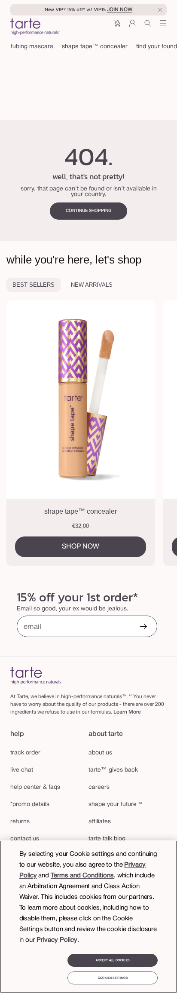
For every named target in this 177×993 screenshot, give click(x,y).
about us (100, 753)
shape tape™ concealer (95, 46)
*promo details (29, 804)
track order (25, 753)
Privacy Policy (57, 940)
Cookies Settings (113, 978)
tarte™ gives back (113, 770)
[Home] (36, 675)
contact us (24, 839)
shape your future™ (115, 804)
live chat (21, 770)
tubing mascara (32, 46)
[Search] (147, 26)
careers (99, 787)
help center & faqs (35, 787)
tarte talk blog (106, 839)
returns (20, 821)
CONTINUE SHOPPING (89, 211)
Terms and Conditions (82, 876)
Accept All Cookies (112, 960)
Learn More (127, 712)
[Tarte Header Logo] (35, 27)
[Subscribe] (143, 627)
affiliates (99, 821)
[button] (116, 26)
